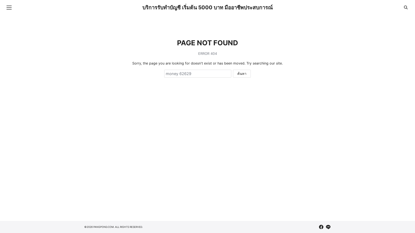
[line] (328, 227)
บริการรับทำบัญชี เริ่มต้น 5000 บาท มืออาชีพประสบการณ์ (207, 7)
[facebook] (321, 227)
